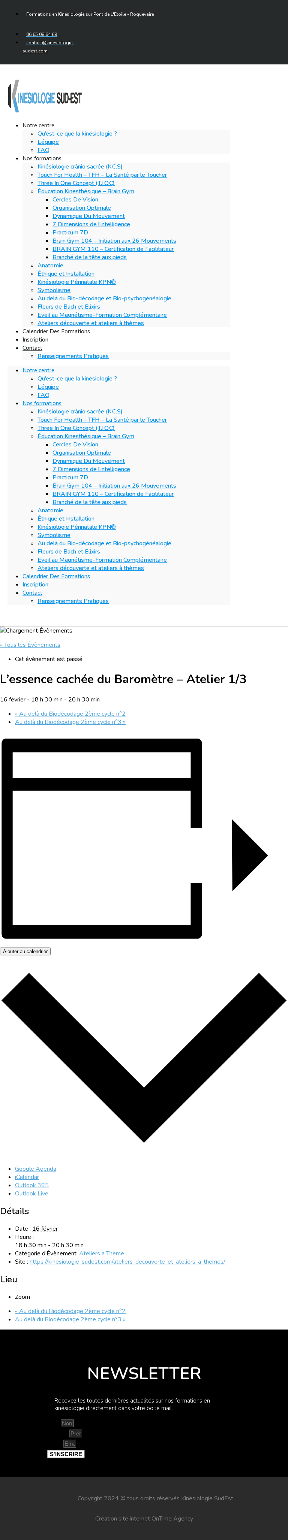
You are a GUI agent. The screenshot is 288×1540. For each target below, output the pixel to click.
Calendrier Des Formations (56, 331)
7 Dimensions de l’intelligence (91, 224)
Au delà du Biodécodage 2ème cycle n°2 (70, 714)
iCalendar (27, 1177)
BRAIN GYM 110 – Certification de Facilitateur (113, 249)
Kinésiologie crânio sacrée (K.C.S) (80, 167)
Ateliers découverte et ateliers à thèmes (91, 323)
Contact (32, 348)
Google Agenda (35, 1169)
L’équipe (48, 142)
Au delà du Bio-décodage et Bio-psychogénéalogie (104, 298)
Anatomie (50, 265)
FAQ (44, 395)
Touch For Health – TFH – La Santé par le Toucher (102, 175)
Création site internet (122, 1519)
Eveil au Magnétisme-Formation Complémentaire (102, 315)
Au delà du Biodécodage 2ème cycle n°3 (70, 722)
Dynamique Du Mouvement (88, 216)
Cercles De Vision (75, 199)
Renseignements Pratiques (73, 356)
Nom (54, 1423)
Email (55, 1443)
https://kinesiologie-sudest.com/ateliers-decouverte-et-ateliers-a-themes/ (127, 1262)
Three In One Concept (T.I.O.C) (76, 183)
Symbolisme (54, 290)
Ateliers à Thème (101, 1253)
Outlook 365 (32, 1185)
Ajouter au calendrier (25, 951)
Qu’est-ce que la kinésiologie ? (77, 134)
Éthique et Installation (66, 274)
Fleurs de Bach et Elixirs (69, 307)
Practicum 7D (70, 232)
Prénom (58, 1433)
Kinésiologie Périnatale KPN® (77, 282)
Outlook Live (31, 1193)
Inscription (35, 584)
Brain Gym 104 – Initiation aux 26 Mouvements (114, 241)
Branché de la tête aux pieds (89, 257)
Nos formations (42, 158)
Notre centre (38, 125)
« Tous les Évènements (30, 645)
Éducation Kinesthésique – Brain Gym (86, 191)
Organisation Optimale (81, 208)
